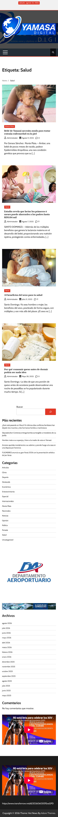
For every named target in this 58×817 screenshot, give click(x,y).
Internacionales (8, 501)
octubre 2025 (7, 671)
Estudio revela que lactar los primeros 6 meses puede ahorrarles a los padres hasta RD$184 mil (27, 214)
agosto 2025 (7, 681)
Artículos (5, 467)
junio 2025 (6, 691)
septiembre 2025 (8, 676)
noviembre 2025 (8, 667)
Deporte (5, 477)
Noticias (5, 516)
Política (5, 525)
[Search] (53, 52)
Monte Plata (9, 126)
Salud (7, 207)
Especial (5, 496)
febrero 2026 (7, 652)
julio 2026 (6, 628)
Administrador (12, 138)
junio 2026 (6, 633)
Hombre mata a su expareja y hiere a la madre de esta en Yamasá (26, 440)
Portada (5, 530)
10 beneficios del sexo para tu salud (23, 295)
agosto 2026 (7, 623)
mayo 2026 (6, 638)
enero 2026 (6, 657)
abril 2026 (6, 643)
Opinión (5, 521)
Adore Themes (48, 813)
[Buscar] (50, 412)
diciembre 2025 (8, 662)
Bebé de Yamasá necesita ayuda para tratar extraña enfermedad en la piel (27, 132)
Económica (6, 487)
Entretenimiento (8, 492)
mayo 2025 (6, 695)
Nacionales (6, 511)
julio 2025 (6, 686)
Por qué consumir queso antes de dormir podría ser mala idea (26, 371)
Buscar (19, 406)
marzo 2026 (7, 647)
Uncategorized (7, 540)
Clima (4, 472)
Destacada (6, 482)
